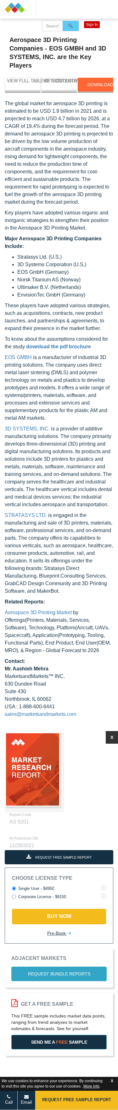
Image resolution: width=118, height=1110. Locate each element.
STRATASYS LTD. (26, 515)
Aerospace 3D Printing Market (38, 612)
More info (91, 1086)
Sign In (92, 24)
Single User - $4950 (36, 888)
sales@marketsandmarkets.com (40, 714)
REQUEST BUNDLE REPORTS (59, 973)
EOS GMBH (18, 357)
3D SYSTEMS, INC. (27, 428)
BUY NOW (59, 916)
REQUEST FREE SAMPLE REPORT (63, 857)
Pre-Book (57, 933)
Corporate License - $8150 (42, 896)
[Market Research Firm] (18, 8)
